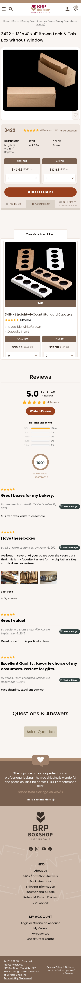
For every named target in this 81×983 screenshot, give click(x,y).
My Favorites (40, 933)
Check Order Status (40, 939)
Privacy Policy (54, 967)
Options (69, 967)
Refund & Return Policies (40, 897)
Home (6, 21)
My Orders (40, 928)
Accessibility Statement (18, 978)
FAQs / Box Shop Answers (40, 876)
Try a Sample (39, 203)
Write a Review (40, 411)
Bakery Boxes (29, 21)
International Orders (41, 892)
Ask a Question (68, 130)
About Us (40, 871)
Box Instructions (41, 881)
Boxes (15, 21)
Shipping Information (40, 887)
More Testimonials (39, 799)
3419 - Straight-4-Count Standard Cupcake (38, 314)
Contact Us (41, 902)
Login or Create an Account (40, 923)
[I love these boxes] (9, 578)
